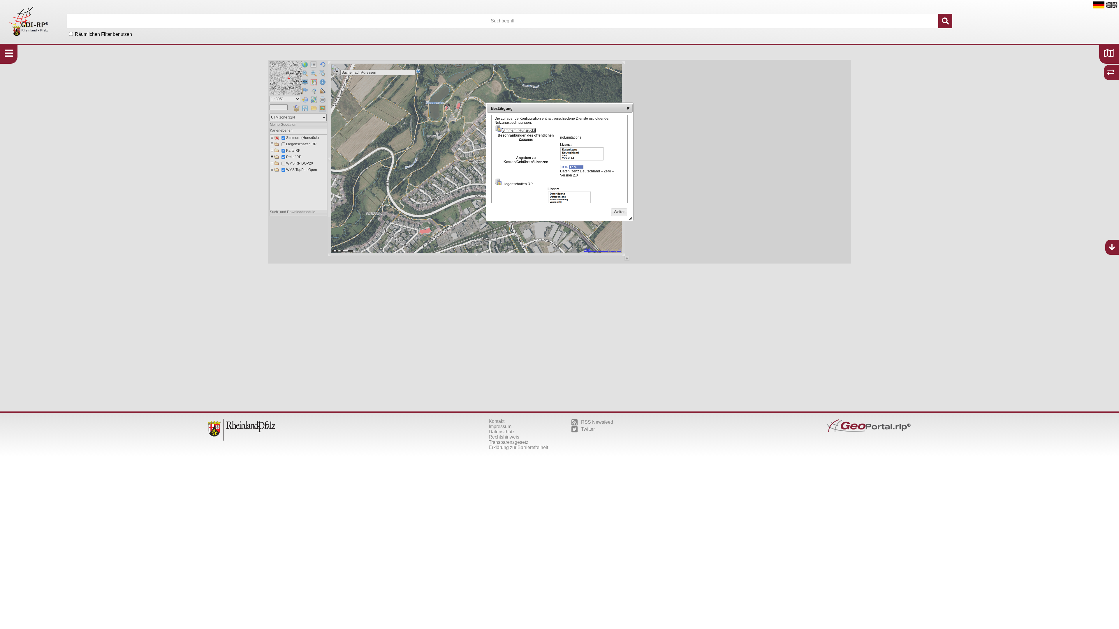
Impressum (500, 426)
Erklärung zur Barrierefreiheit (518, 447)
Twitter (588, 429)
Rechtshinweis (504, 436)
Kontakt (496, 421)
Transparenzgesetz (508, 442)
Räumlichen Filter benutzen (103, 34)
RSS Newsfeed (597, 422)
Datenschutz (502, 431)
